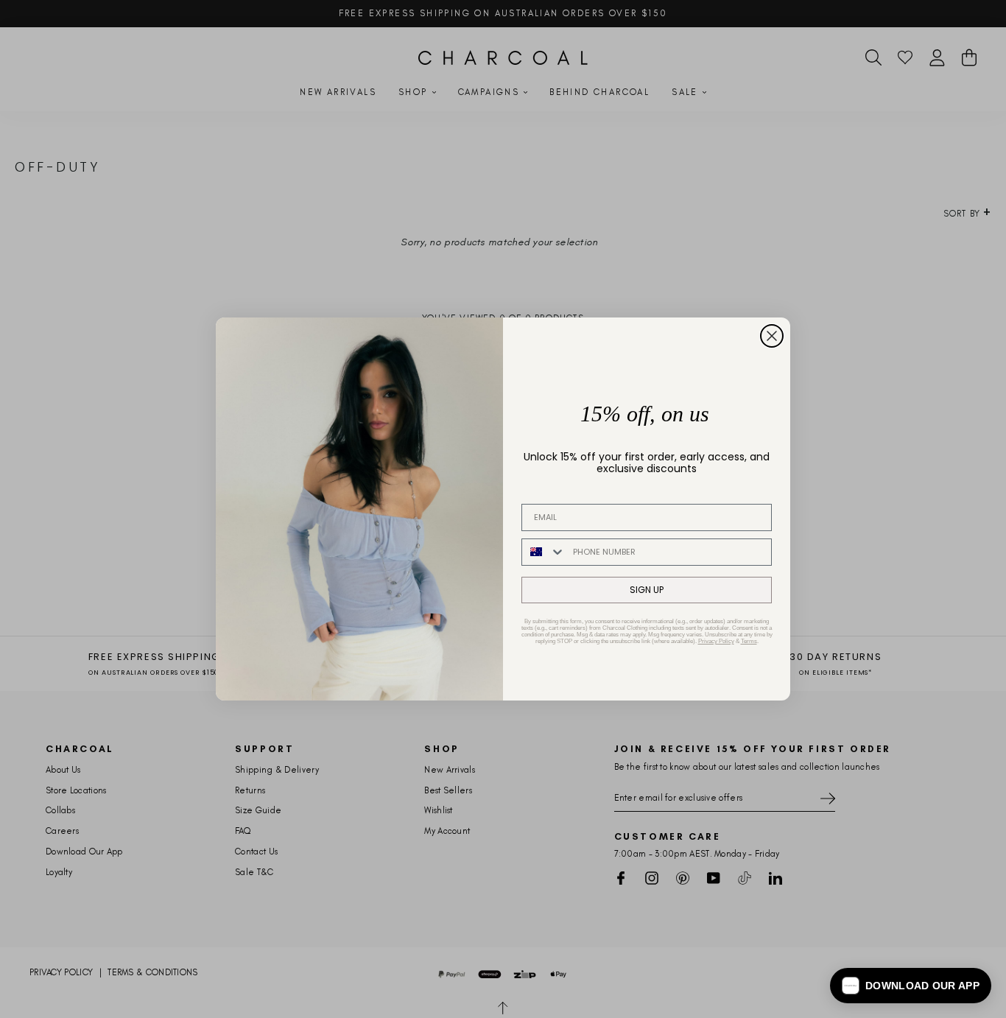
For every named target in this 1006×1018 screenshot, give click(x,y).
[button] (910, 985)
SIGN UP (647, 589)
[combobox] (544, 552)
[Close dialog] (772, 336)
